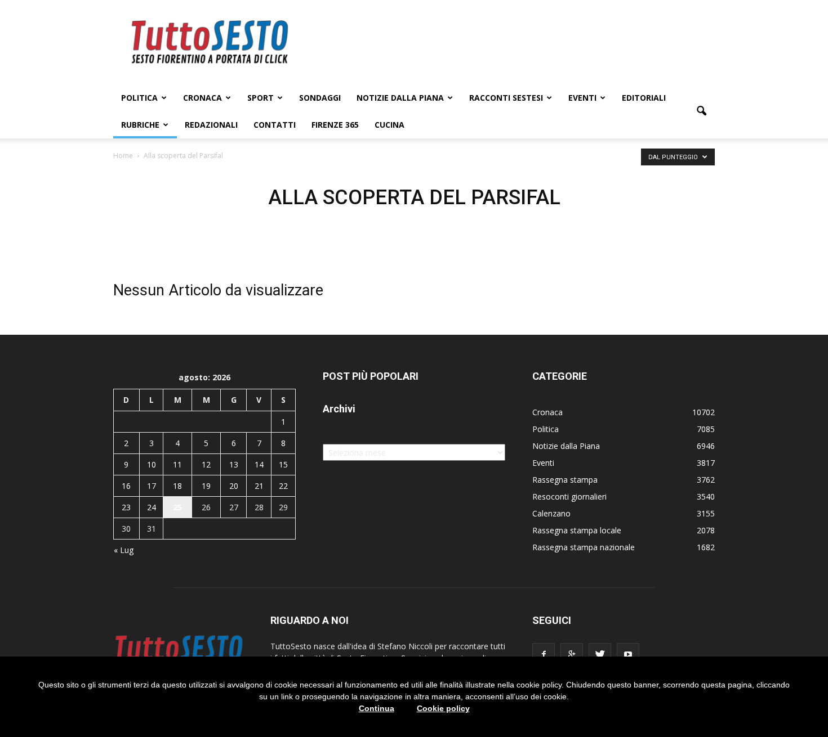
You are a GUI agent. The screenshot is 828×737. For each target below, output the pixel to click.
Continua (376, 708)
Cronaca (202, 97)
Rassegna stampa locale (576, 530)
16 (126, 485)
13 (233, 464)
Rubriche (140, 124)
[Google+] (571, 654)
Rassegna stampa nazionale (583, 547)
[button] (701, 111)
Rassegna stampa (565, 479)
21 (259, 485)
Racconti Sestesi (506, 97)
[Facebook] (543, 654)
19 (206, 485)
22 (283, 485)
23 (126, 507)
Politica (139, 97)
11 (177, 464)
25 (177, 507)
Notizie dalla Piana (400, 97)
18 (177, 485)
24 (151, 507)
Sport (260, 97)
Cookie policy (443, 708)
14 (259, 464)
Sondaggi (320, 97)
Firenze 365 (335, 124)
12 (206, 464)
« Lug (123, 550)
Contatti (274, 124)
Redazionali (211, 124)
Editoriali (644, 97)
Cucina (389, 124)
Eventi (582, 97)
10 (151, 464)
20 (233, 485)
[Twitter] (600, 654)
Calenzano (551, 513)
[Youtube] (628, 654)
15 (283, 464)
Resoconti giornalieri (569, 496)
